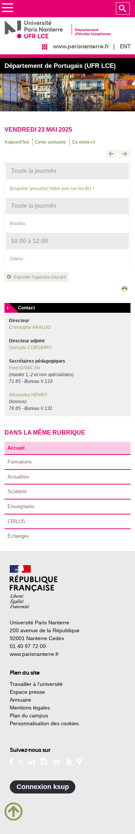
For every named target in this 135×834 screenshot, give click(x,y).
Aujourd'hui (16, 142)
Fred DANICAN (24, 367)
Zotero (16, 258)
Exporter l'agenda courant (40, 277)
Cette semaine (50, 142)
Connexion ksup (42, 786)
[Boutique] (56, 761)
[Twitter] (20, 761)
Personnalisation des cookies (44, 723)
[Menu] (7, 9)
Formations (20, 462)
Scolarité (17, 491)
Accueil (16, 448)
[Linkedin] (31, 761)
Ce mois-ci (83, 142)
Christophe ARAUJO (30, 327)
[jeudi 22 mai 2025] (111, 154)
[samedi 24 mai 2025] (124, 154)
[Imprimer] (125, 289)
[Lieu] (79, 761)
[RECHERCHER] (123, 8)
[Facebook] (11, 761)
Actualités (18, 477)
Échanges (18, 536)
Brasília (17, 223)
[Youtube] (69, 761)
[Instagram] (43, 761)
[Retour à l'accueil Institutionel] (33, 586)
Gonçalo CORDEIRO (30, 347)
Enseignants (21, 506)
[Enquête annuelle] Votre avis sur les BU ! (52, 188)
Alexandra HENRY (28, 395)
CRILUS (16, 521)
